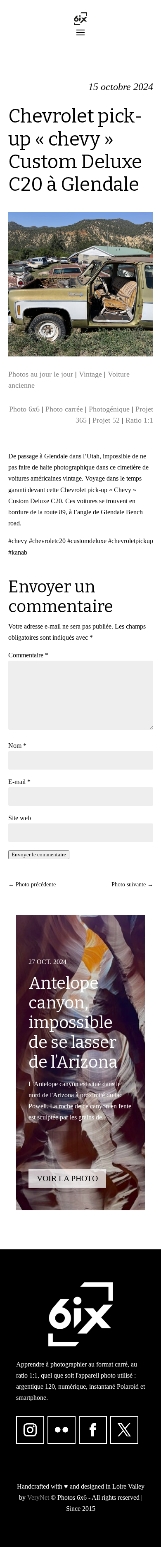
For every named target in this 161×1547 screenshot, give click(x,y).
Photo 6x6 (24, 409)
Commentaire (28, 655)
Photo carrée (64, 409)
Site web (19, 817)
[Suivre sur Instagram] (30, 1430)
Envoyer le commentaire (39, 854)
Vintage (90, 374)
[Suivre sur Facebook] (93, 1430)
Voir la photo (67, 1178)
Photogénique (109, 409)
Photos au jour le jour (40, 374)
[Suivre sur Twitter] (124, 1430)
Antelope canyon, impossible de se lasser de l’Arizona (73, 1023)
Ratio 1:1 (139, 420)
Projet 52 (106, 420)
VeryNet (38, 1497)
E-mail (19, 781)
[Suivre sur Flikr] (61, 1430)
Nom (17, 745)
